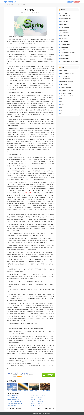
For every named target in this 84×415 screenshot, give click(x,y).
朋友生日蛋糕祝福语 (64, 32)
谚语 (61, 101)
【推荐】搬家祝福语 (64, 41)
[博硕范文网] (10, 2)
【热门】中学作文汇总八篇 (37, 405)
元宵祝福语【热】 (64, 21)
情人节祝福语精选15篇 (65, 15)
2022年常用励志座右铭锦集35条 (67, 73)
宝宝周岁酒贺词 (63, 30)
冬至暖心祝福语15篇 (64, 27)
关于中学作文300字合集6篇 (37, 401)
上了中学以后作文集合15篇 (13, 399)
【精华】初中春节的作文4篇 (13, 397)
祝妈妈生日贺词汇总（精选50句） (67, 52)
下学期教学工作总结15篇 (65, 87)
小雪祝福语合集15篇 (64, 55)
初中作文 (23, 4)
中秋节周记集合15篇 (64, 76)
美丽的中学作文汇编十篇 (36, 403)
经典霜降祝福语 (63, 24)
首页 (12, 4)
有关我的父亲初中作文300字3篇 (38, 395)
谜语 (61, 98)
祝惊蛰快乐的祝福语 (64, 58)
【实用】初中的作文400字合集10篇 (15, 405)
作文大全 (17, 4)
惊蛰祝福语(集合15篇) (65, 35)
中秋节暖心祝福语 (64, 13)
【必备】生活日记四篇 (65, 78)
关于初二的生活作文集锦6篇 (13, 395)
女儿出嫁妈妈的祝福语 (65, 44)
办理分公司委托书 (64, 70)
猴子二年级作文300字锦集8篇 (66, 95)
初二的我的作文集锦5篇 (36, 399)
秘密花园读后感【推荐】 (65, 93)
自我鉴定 (62, 104)
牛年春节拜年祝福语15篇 (65, 18)
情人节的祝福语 (63, 38)
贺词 (61, 113)
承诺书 (61, 107)
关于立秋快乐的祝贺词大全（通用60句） (69, 61)
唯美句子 (62, 110)
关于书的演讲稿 (63, 84)
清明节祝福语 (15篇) (64, 50)
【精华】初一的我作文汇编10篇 (14, 401)
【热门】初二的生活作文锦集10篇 (14, 403)
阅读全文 (33, 12)
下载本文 (37, 12)
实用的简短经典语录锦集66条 (66, 81)
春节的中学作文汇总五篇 (36, 397)
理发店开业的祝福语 (64, 47)
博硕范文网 (41, 413)
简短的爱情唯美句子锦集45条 (66, 90)
